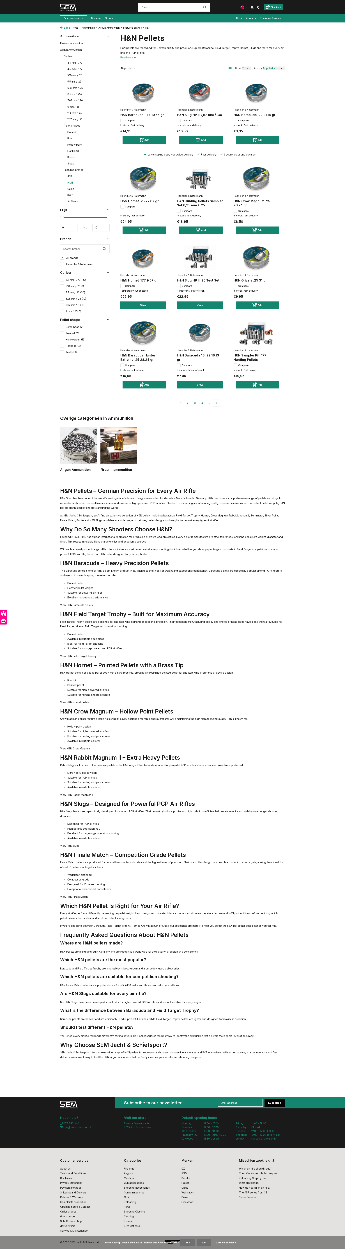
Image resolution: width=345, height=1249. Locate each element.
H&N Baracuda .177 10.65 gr (142, 115)
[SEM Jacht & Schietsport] (85, 7)
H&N (70, 182)
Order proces (68, 1211)
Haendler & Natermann (79, 264)
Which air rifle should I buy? (255, 1168)
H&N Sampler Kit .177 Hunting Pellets (250, 357)
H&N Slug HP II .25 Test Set (198, 280)
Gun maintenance (134, 1192)
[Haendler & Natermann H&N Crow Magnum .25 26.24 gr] (256, 179)
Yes (188, 1242)
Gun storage (67, 1216)
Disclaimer (66, 1178)
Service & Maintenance (74, 1230)
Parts (127, 1206)
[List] (230, 68)
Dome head (75, 326)
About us (251, 18)
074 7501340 (71, 1123)
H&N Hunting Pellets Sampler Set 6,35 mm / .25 (200, 203)
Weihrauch (187, 1192)
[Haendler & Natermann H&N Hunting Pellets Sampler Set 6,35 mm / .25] (200, 179)
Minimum (68, 227)
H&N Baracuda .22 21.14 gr (254, 115)
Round (71, 157)
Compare (130, 120)
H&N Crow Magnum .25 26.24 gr (252, 203)
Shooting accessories (137, 1187)
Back (66, 27)
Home (75, 27)
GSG (184, 1173)
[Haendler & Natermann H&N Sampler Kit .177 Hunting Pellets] (256, 333)
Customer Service (270, 18)
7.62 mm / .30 (75, 100)
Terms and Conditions (73, 1173)
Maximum (101, 227)
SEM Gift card (132, 1225)
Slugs (70, 163)
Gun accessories (134, 1182)
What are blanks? (249, 1182)
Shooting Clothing (134, 1211)
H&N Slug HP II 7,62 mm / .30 (199, 115)
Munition (129, 1178)
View (143, 305)
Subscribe (274, 1102)
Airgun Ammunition (109, 27)
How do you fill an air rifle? (254, 1187)
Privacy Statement (71, 1182)
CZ (183, 1168)
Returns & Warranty (71, 1197)
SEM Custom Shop (71, 1221)
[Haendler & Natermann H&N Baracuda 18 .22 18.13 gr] (200, 333)
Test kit (72, 352)
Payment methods (70, 1187)
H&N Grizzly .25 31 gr (250, 280)
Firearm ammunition (71, 43)
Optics (128, 1197)
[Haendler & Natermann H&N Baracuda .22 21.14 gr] (256, 92)
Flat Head (73, 150)
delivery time (67, 1225)
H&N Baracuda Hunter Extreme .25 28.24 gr (137, 357)
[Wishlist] (258, 7)
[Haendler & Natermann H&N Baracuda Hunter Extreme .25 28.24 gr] (143, 333)
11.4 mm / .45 (74, 113)
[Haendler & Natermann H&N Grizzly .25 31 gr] (256, 258)
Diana (184, 1197)
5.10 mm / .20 (74, 75)
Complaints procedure (73, 1202)
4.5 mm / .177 (74, 68)
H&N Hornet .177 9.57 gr (139, 280)
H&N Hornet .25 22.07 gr (139, 201)
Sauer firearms (247, 1197)
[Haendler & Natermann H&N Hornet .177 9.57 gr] (143, 258)
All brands (72, 257)
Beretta (185, 1178)
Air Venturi (73, 201)
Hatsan (185, 1182)
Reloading (130, 1202)
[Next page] (216, 402)
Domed (71, 132)
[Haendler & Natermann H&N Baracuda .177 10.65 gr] (143, 92)
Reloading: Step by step (253, 1178)
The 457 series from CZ (253, 1192)
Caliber (68, 56)
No (204, 1242)
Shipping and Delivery (73, 1192)
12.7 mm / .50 (74, 119)
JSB (69, 176)
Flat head (73, 345)
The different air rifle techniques (258, 1173)
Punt (70, 138)
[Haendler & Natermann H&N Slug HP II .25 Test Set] (200, 258)
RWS (70, 195)
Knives (128, 1221)
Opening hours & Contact (75, 1206)
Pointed (72, 333)
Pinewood (187, 1202)
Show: (238, 68)
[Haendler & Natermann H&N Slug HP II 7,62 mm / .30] (200, 92)
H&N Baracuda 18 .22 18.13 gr (198, 357)
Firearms (96, 18)
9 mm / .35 (73, 106)
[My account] (252, 7)
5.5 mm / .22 (74, 81)
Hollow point (74, 144)
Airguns (109, 18)
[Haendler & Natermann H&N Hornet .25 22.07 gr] (143, 179)
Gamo (70, 188)
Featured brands (132, 27)
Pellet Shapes (72, 125)
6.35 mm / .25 (75, 87)
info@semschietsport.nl (77, 1127)
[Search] (204, 7)
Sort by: (258, 68)
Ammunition (88, 27)
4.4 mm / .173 (74, 62)
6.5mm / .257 (74, 94)
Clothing (129, 1216)
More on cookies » (225, 1242)
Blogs (239, 18)
